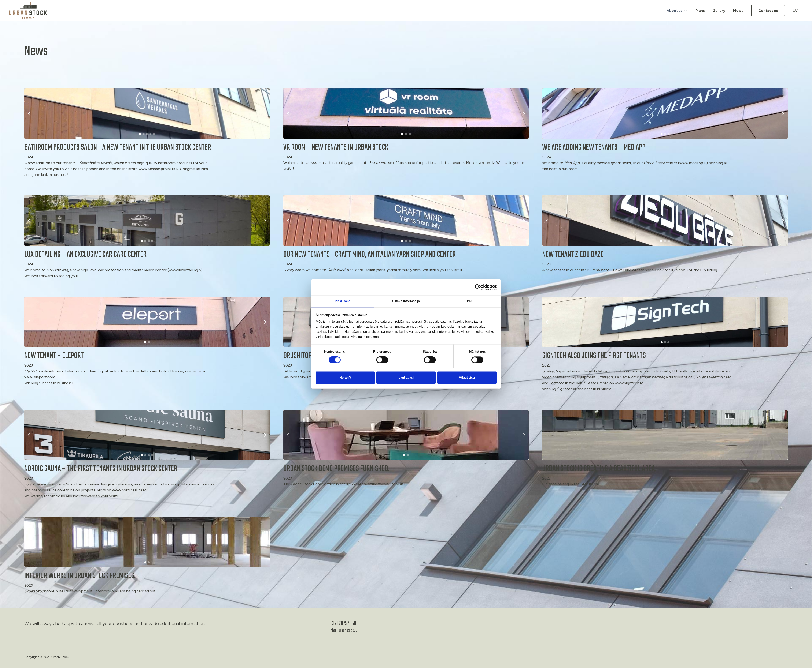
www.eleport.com (39, 377)
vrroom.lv (486, 162)
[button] (675, 10)
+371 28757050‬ (343, 623)
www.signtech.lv (629, 383)
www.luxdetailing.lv (185, 270)
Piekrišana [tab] (342, 301)
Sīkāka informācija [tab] (406, 301)
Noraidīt (345, 377)
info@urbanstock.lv (343, 630)
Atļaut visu (467, 377)
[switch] (382, 360)
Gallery (719, 10)
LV (795, 10)
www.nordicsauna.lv (129, 490)
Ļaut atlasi (406, 377)
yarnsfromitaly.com (404, 269)
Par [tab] (469, 301)
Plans (700, 10)
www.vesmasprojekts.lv (158, 168)
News (738, 10)
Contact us (768, 10)
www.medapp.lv (692, 163)
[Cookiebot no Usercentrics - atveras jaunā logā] (478, 287)
